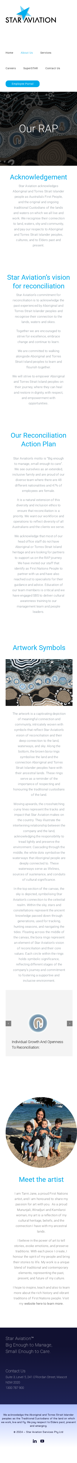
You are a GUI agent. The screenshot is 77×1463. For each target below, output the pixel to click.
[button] (8, 1023)
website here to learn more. (44, 1303)
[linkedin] (35, 1441)
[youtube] (42, 1441)
